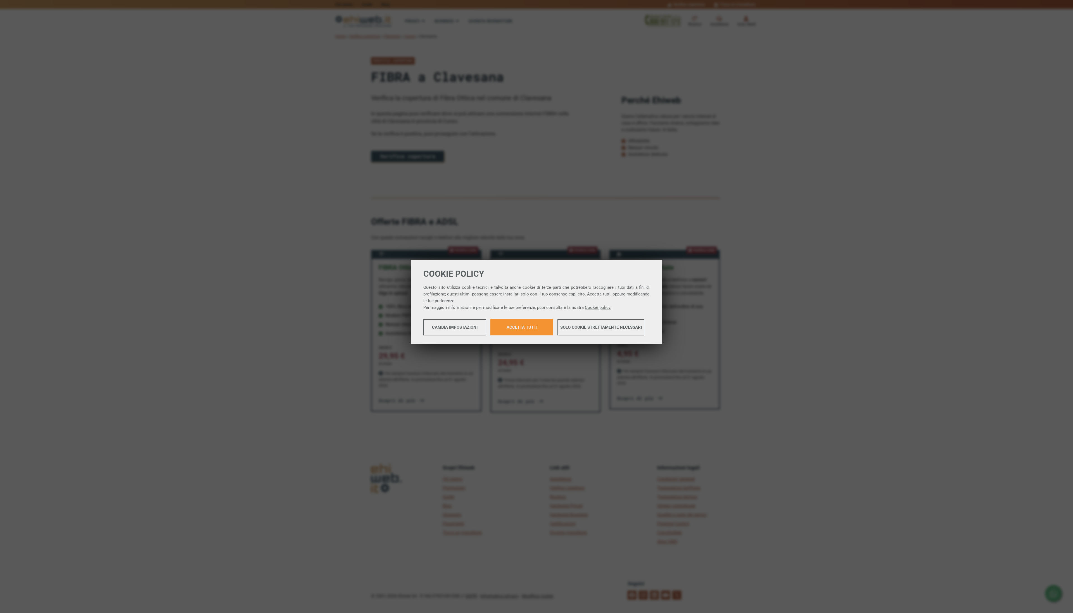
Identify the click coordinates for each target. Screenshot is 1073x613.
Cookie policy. (598, 307)
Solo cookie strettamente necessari (601, 327)
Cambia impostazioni (455, 327)
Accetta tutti (522, 327)
